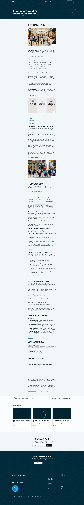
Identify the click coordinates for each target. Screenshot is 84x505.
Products (31, 1)
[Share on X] (26, 28)
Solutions (35, 1)
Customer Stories (63, 475)
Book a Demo (15, 482)
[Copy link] (26, 30)
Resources (40, 1)
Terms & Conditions (37, 496)
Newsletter (62, 476)
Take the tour (46, 462)
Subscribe (48, 445)
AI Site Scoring (50, 487)
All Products (50, 483)
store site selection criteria (33, 121)
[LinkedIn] (67, 500)
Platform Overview (51, 484)
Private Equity (50, 478)
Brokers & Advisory (51, 479)
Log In (65, 1)
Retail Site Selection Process (40, 204)
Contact (62, 487)
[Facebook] (71, 500)
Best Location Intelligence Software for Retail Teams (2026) (41, 421)
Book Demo (69, 1)
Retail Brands (50, 475)
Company (45, 1)
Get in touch (21, 482)
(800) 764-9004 (70, 496)
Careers (62, 486)
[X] (69, 500)
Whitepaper (62, 479)
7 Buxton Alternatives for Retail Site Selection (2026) (61, 420)
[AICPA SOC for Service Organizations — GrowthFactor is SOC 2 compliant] (15, 488)
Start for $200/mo (38, 462)
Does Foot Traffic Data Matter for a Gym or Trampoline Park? (21, 421)
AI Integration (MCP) (51, 489)
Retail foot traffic (32, 123)
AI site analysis (31, 120)
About (62, 482)
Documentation (63, 488)
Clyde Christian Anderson (16, 15)
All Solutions (50, 474)
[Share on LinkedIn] (26, 26)
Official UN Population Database (44, 244)
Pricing (50, 1)
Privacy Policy (26, 496)
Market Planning (50, 488)
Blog (62, 474)
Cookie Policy (41, 496)
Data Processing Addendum (31, 496)
